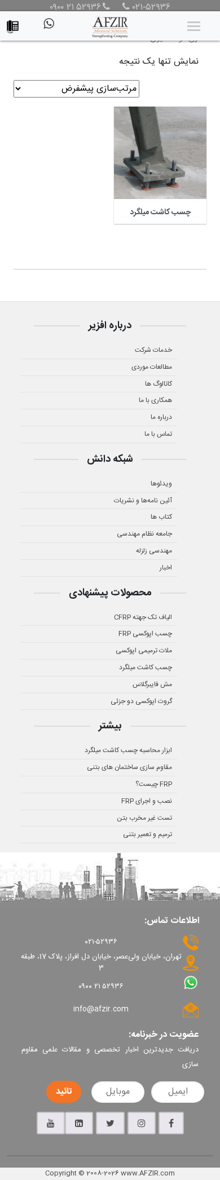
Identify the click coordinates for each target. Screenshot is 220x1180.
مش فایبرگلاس (152, 684)
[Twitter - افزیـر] (110, 1123)
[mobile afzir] (15, 24)
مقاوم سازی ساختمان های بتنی (129, 767)
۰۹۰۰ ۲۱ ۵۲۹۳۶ (75, 8)
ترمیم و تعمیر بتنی (147, 834)
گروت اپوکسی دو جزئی (141, 701)
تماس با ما (158, 434)
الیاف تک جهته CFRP (143, 617)
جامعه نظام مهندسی (144, 534)
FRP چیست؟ (153, 784)
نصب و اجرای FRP (146, 801)
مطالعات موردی (151, 367)
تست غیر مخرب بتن (144, 818)
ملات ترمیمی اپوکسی (144, 650)
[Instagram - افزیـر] (141, 1123)
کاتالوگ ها (158, 384)
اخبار (166, 567)
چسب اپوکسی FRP (145, 633)
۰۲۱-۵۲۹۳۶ (150, 8)
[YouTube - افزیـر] (51, 1123)
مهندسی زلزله (154, 550)
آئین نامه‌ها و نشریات (143, 500)
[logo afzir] (110, 26)
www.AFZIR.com (148, 1173)
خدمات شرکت (153, 350)
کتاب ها (161, 517)
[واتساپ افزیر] (48, 28)
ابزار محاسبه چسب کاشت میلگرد (128, 750)
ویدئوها (161, 483)
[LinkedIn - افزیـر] (79, 1123)
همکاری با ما (155, 400)
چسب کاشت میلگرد (145, 667)
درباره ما (161, 417)
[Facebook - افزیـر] (171, 1123)
